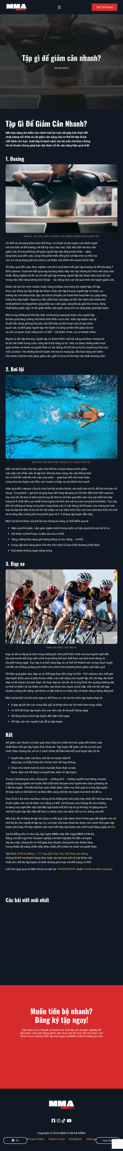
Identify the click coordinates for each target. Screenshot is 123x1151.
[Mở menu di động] (59, 7)
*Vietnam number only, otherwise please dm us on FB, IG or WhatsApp (61, 1043)
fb (17, 1140)
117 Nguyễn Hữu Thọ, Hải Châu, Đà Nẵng (62, 853)
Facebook (90, 869)
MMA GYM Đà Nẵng (22, 853)
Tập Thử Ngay (104, 7)
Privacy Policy (35, 1138)
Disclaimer (75, 1138)
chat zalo (107, 1140)
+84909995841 (66, 869)
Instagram (106, 869)
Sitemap (91, 1138)
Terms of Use (56, 1138)
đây (44, 822)
